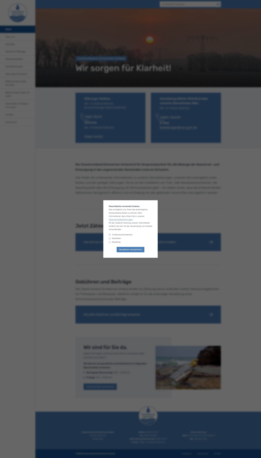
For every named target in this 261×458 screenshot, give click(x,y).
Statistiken (116, 238)
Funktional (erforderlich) (122, 235)
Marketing (116, 242)
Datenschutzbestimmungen (121, 219)
